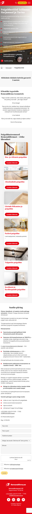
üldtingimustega (15, 464)
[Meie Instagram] (13, 499)
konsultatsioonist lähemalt (14, 346)
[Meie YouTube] (18, 499)
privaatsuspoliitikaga (16, 468)
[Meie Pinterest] (23, 499)
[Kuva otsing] (16, 3)
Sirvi (16, 459)
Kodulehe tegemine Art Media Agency (16, 504)
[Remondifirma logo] (3, 2)
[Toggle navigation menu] (29, 3)
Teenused (8, 68)
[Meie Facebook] (8, 499)
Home (1, 68)
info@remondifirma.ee (8, 413)
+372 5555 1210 (5, 411)
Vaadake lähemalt (12, 163)
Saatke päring (22, 3)
